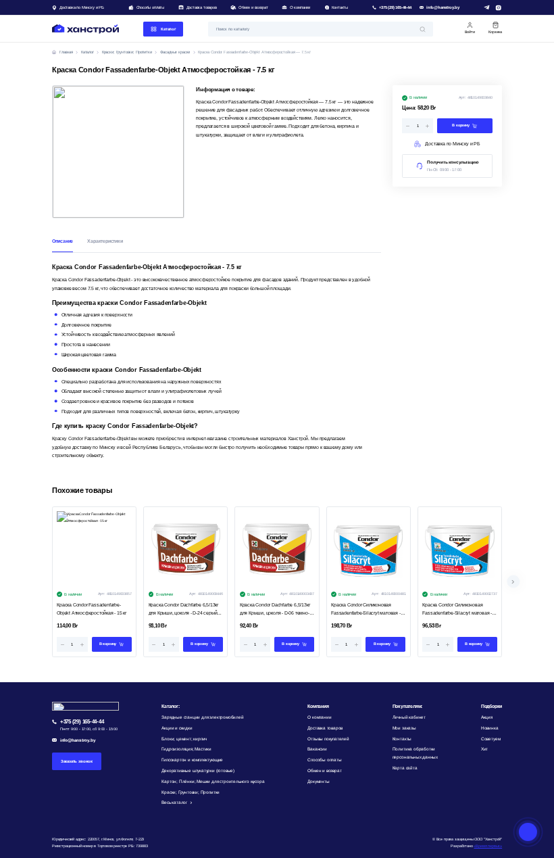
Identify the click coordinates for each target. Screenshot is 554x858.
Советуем (490, 738)
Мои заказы (404, 727)
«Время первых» (488, 846)
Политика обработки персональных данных (415, 752)
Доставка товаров (201, 7)
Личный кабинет (409, 717)
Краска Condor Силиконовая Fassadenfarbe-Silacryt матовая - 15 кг (365, 610)
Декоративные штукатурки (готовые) (197, 770)
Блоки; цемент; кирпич (184, 738)
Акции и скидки (176, 727)
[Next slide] (513, 581)
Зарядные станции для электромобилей (202, 717)
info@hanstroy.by (442, 7)
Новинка (490, 727)
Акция (487, 717)
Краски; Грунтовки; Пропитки (190, 792)
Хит (484, 748)
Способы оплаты (150, 7)
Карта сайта (405, 767)
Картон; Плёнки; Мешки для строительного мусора (212, 781)
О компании (300, 7)
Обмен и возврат (253, 7)
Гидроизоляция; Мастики (186, 748)
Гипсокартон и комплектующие (192, 759)
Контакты (340, 7)
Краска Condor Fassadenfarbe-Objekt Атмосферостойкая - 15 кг (92, 608)
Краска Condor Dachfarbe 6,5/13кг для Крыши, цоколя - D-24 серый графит (184, 610)
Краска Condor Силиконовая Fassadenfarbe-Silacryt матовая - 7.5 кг (456, 610)
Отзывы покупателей (328, 738)
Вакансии (316, 748)
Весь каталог (174, 802)
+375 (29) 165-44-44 (395, 7)
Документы (318, 781)
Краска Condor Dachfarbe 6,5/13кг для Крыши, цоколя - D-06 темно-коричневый (275, 610)
